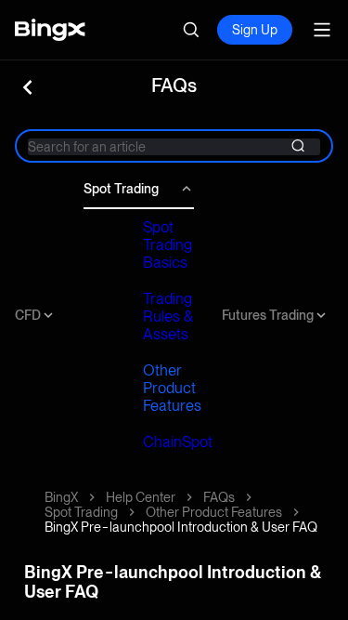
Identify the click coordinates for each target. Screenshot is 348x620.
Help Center (140, 497)
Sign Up (254, 29)
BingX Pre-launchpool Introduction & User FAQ (181, 527)
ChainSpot (178, 442)
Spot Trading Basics (167, 244)
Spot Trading (121, 188)
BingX (61, 497)
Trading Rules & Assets (168, 316)
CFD (28, 315)
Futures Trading (268, 315)
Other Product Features (172, 388)
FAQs (219, 497)
